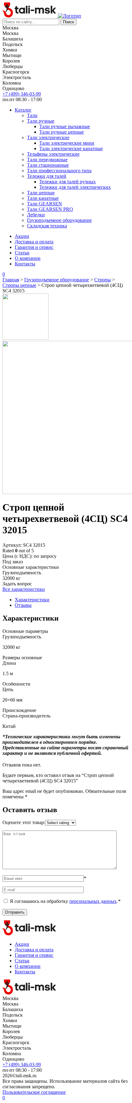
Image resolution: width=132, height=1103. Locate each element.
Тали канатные (43, 198)
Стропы (102, 279)
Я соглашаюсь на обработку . (65, 901)
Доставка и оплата (34, 241)
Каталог (23, 109)
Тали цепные (41, 192)
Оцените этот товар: (23, 822)
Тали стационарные (48, 165)
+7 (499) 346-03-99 (21, 94)
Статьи (22, 252)
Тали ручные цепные (61, 132)
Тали (32, 115)
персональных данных (93, 901)
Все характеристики (23, 589)
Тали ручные (40, 121)
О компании (28, 258)
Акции (22, 236)
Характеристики (32, 599)
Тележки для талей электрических (75, 187)
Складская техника (47, 225)
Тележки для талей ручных (67, 181)
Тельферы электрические (53, 154)
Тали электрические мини (66, 143)
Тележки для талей (46, 176)
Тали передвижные (47, 159)
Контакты (25, 263)
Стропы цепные (19, 285)
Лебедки (36, 214)
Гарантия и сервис (34, 247)
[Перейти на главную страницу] (30, 15)
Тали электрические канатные (71, 148)
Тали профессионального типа (59, 170)
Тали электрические (48, 137)
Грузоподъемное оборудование (59, 220)
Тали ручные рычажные (64, 126)
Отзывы (23, 605)
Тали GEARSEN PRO (50, 209)
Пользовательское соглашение (34, 1092)
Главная (10, 279)
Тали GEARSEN (44, 203)
